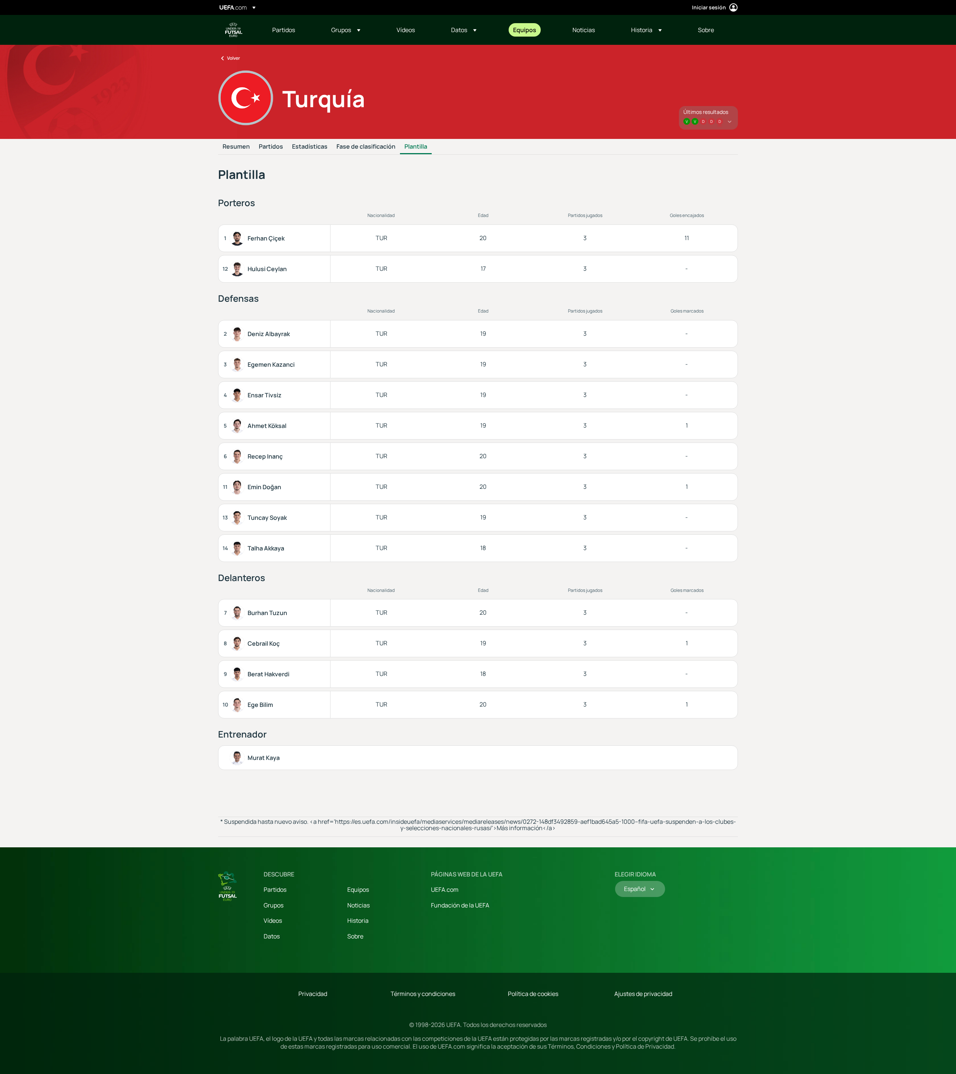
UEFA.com (445, 889)
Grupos (273, 905)
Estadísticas (310, 146)
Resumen (236, 146)
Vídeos (273, 920)
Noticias (358, 905)
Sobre (355, 936)
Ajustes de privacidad (643, 994)
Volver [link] (233, 58)
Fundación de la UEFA (460, 905)
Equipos (358, 889)
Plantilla (415, 146)
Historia (358, 920)
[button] (345, 30)
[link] (283, 30)
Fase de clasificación (365, 146)
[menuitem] (292, 30)
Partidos (271, 146)
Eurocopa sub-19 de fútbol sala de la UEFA (233, 30)
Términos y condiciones (423, 994)
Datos (272, 936)
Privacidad (312, 994)
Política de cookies (533, 994)
